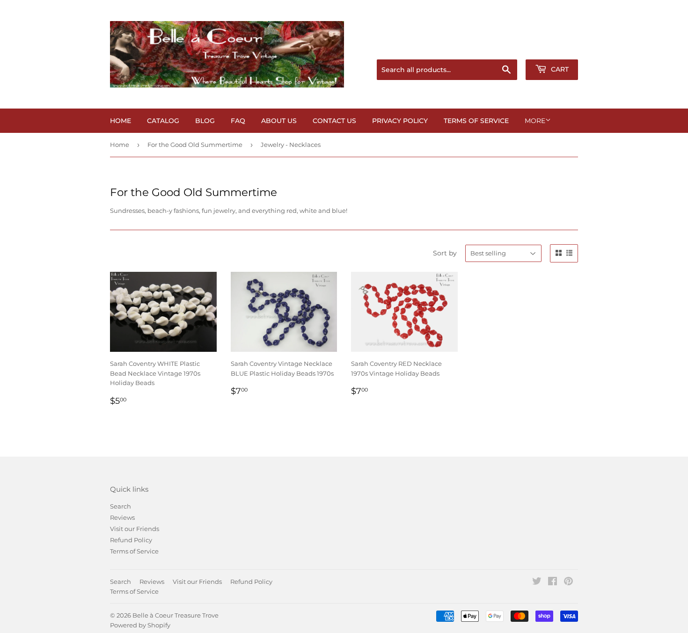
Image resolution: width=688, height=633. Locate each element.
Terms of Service (476, 120)
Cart (559, 69)
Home (120, 120)
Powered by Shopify (140, 625)
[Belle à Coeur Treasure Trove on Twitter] (537, 582)
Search (120, 506)
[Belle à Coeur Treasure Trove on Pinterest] (568, 582)
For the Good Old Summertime (194, 144)
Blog (205, 120)
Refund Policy (131, 540)
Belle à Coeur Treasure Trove (175, 615)
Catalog (163, 120)
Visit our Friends (134, 528)
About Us (279, 120)
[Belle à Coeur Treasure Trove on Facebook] (552, 582)
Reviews (122, 517)
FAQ (238, 120)
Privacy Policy (400, 120)
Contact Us (334, 120)
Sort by (445, 253)
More (535, 120)
